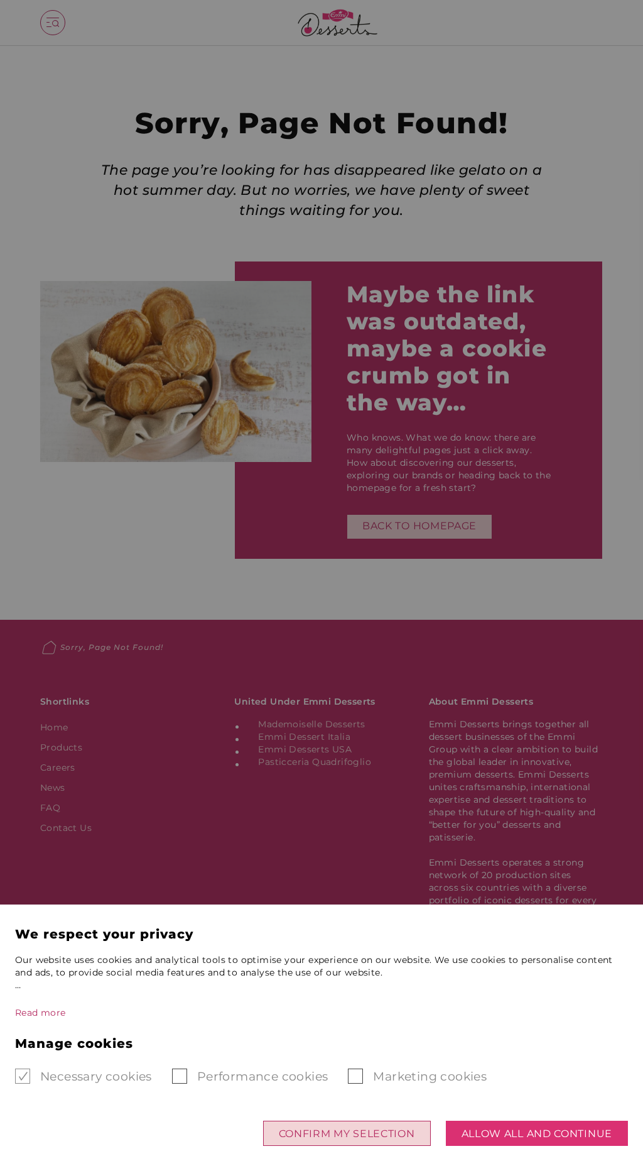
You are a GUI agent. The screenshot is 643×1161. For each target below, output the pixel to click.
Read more (40, 1012)
